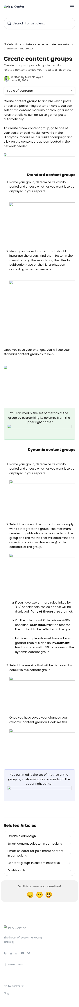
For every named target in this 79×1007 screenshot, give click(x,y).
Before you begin (37, 44)
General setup (61, 44)
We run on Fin (16, 964)
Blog (6, 993)
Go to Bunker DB (14, 986)
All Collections (12, 44)
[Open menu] (72, 6)
